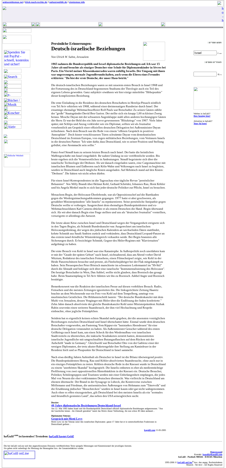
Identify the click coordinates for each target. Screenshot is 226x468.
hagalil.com (149, 430)
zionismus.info (77, 2)
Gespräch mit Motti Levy (67, 418)
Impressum (216, 452)
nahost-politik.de (58, 2)
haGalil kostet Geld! (61, 436)
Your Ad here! (200, 123)
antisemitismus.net (13, 2)
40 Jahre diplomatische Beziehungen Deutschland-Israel (86, 405)
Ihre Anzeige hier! (202, 116)
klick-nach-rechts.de (36, 2)
